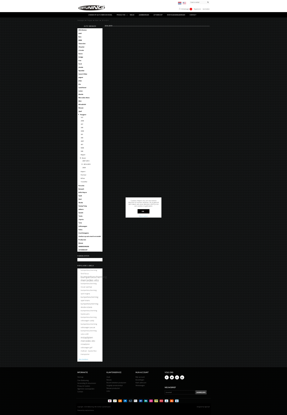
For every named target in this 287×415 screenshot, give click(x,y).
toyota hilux (92, 351)
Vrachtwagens (83, 233)
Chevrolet (82, 44)
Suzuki (80, 213)
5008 (82, 148)
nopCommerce (89, 410)
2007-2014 (85, 161)
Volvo (80, 230)
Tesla (80, 216)
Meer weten (143, 216)
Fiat (79, 60)
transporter (85, 354)
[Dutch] (179, 3)
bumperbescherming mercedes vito (94, 278)
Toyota (81, 219)
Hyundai (81, 71)
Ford (80, 64)
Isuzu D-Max (82, 74)
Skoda (80, 203)
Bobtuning (82, 260)
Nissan (80, 108)
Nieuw (132, 15)
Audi (80, 33)
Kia (79, 84)
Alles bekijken (83, 359)
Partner (83, 175)
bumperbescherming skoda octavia (89, 305)
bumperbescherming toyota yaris (89, 312)
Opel (80, 111)
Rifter (83, 178)
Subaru (81, 209)
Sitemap (80, 377)
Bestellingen (140, 380)
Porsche (81, 186)
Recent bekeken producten (116, 383)
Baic (80, 37)
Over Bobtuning (83, 380)
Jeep (80, 81)
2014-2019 (87, 164)
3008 (82, 131)
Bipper (83, 155)
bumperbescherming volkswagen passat (89, 325)
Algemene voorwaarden (85, 389)
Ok (143, 211)
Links (108, 391)
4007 (82, 141)
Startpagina (81, 20)
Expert (83, 171)
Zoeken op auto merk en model (100, 15)
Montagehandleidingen (176, 15)
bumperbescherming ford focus (89, 272)
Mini (80, 101)
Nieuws (109, 380)
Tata (80, 223)
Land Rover (82, 88)
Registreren (197, 9)
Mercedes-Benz (84, 98)
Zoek (108, 377)
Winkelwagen (140, 385)
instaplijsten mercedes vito (88, 339)
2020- (84, 168)
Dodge (80, 57)
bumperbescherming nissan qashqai (89, 285)
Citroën (81, 50)
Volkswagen (82, 226)
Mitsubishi (82, 104)
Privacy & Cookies (83, 386)
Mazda (80, 94)
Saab (80, 196)
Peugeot (83, 115)
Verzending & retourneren (86, 383)
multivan (84, 351)
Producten (121, 15)
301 (82, 134)
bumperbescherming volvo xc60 (89, 332)
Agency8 (207, 407)
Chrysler (81, 47)
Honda (80, 67)
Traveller (84, 182)
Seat (80, 199)
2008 (82, 121)
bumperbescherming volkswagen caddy (89, 319)
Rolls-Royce (82, 192)
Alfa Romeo (82, 30)
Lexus (80, 91)
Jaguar (80, 77)
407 (82, 144)
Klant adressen (141, 383)
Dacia (80, 54)
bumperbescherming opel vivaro (89, 299)
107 (82, 117)
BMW (80, 40)
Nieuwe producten (113, 388)
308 (82, 138)
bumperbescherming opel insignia (89, 292)
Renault (81, 189)
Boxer (84, 158)
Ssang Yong (82, 206)
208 (82, 127)
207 (82, 124)
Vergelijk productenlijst (115, 385)
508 (82, 151)
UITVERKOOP (158, 15)
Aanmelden (206, 9)
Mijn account (140, 377)
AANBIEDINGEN (144, 15)
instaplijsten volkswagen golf (86, 346)
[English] (184, 3)
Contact (193, 15)
